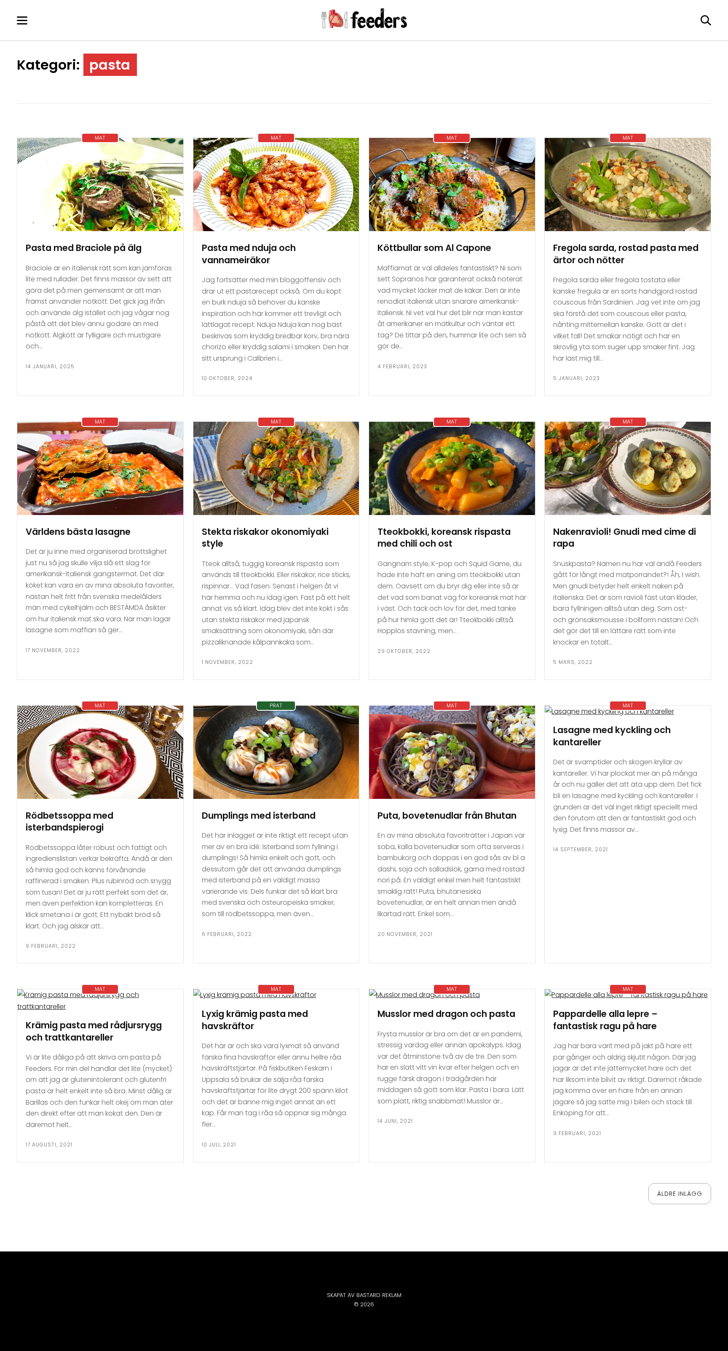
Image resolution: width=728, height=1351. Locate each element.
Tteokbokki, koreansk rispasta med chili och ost (444, 538)
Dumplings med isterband (259, 815)
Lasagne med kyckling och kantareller (612, 736)
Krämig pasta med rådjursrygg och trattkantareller (94, 1031)
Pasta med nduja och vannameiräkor (249, 254)
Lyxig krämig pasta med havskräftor (255, 1020)
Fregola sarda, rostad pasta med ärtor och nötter (626, 254)
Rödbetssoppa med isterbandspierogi (69, 821)
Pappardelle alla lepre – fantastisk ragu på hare (605, 1020)
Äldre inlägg (679, 1193)
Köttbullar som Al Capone (434, 248)
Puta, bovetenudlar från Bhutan (447, 815)
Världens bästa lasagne (78, 532)
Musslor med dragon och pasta (446, 1014)
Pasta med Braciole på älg (84, 248)
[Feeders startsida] (364, 26)
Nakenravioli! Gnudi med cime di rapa (624, 538)
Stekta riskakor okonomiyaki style (265, 538)
